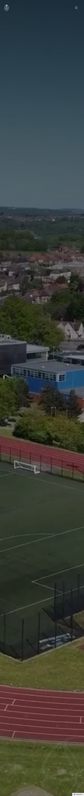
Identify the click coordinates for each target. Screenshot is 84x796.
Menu (76, 8)
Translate (79, 794)
